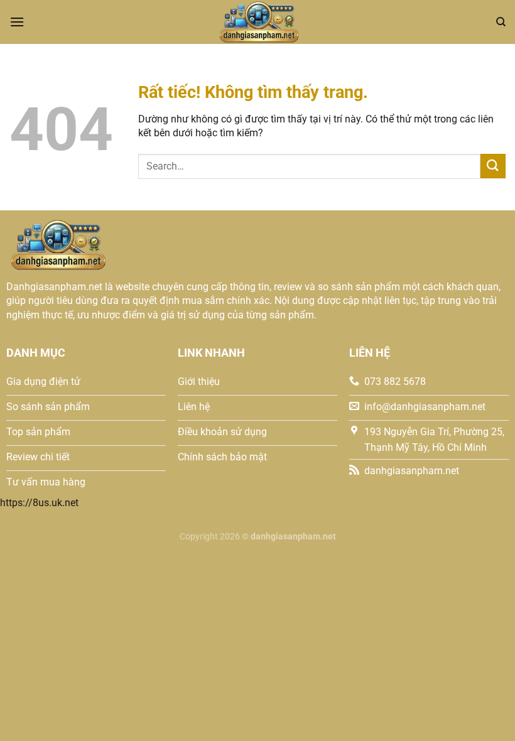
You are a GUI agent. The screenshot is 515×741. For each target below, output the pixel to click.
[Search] (501, 22)
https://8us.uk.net (39, 503)
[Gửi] (493, 166)
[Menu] (16, 21)
